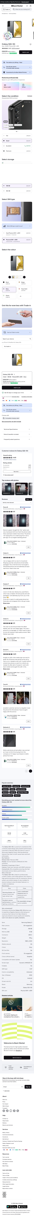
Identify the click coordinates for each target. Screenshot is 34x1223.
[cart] (30, 5)
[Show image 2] (17, 131)
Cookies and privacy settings (10, 1179)
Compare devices (7, 1159)
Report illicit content (8, 1188)
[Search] (13, 9)
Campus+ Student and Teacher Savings (12, 1141)
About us (5, 1099)
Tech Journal (6, 1157)
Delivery (5, 1123)
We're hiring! (6, 1106)
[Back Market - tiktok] (7, 1111)
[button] (8, 36)
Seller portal (5, 1145)
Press (4, 1101)
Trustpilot (5, 1108)
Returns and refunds (8, 1125)
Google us (19, 1050)
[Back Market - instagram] (4, 1111)
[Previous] (9, 277)
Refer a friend (6, 1132)
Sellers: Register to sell (8, 1143)
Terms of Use (6, 1173)
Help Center (6, 1120)
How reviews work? (9, 474)
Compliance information (27, 396)
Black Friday (5, 1166)
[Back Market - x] (17, 1111)
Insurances (5, 1137)
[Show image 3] (20, 277)
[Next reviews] (30, 771)
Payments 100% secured (9, 1147)
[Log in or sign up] (27, 5)
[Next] (24, 277)
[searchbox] (23, 9)
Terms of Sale (6, 1175)
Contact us (5, 1118)
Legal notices (6, 1186)
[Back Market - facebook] (14, 1111)
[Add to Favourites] (30, 44)
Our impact (5, 1104)
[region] (17, 86)
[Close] (32, 2)
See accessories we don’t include (11, 421)
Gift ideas (5, 1163)
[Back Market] (17, 6)
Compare (29, 96)
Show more (6, 603)
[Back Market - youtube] (10, 1111)
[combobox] (17, 339)
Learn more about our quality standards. (13, 917)
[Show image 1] (16, 131)
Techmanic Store (15, 396)
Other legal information (8, 1184)
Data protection (6, 1182)
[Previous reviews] (26, 771)
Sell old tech (6, 1139)
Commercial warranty (8, 1134)
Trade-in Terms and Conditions (10, 1177)
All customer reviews (8, 1161)
